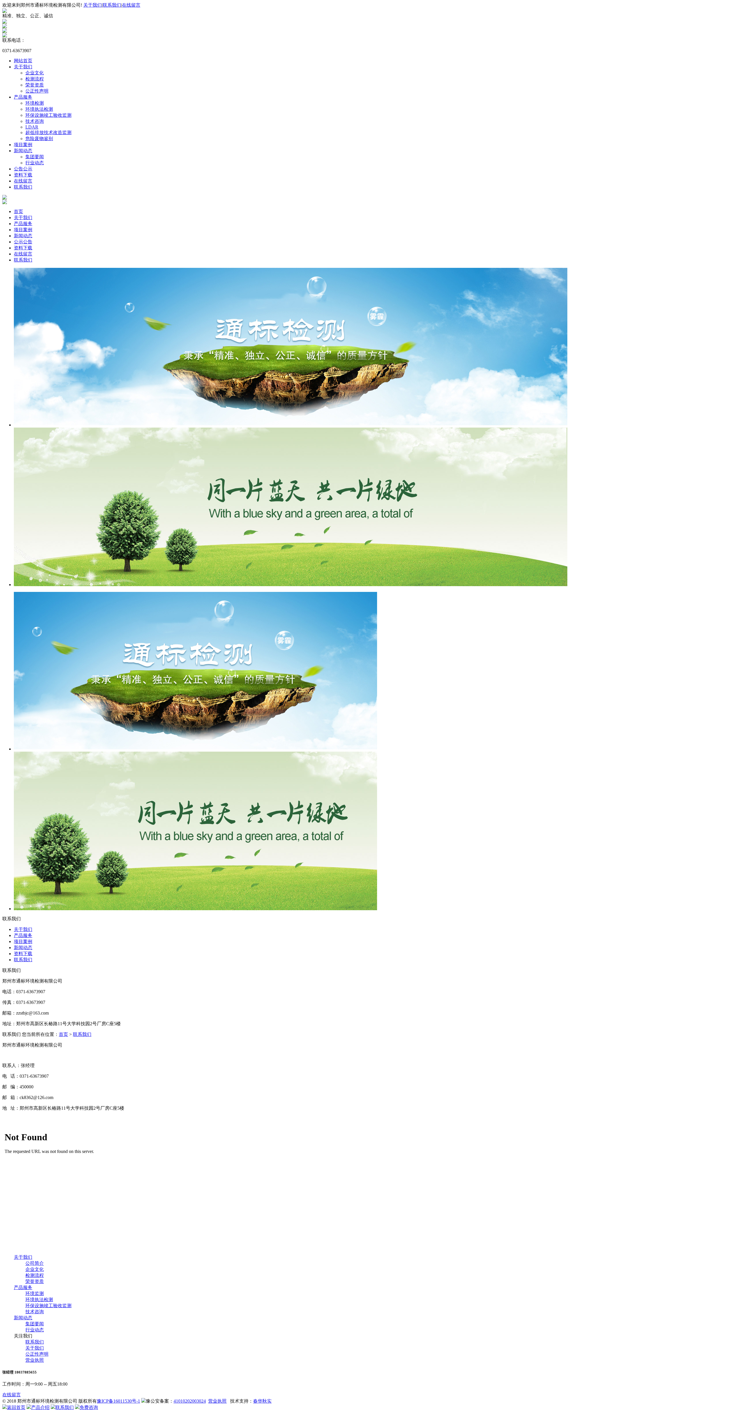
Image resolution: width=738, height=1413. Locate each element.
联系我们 (112, 5)
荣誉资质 (34, 84)
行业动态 (34, 162)
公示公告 (23, 241)
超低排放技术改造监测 (48, 132)
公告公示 (23, 168)
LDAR (31, 127)
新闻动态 (23, 150)
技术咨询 (34, 121)
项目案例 (23, 144)
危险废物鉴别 (39, 138)
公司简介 (34, 1263)
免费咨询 (89, 1407)
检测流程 (34, 78)
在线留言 (131, 5)
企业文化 (34, 72)
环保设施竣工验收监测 (48, 115)
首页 (18, 211)
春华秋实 (262, 1401)
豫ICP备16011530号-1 (118, 1401)
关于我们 (92, 5)
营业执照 (34, 1360)
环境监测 (34, 1293)
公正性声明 (36, 91)
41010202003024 (190, 1401)
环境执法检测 (39, 109)
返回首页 (16, 1407)
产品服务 (23, 97)
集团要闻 (34, 156)
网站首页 (23, 60)
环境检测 (34, 103)
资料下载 (23, 174)
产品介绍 (40, 1407)
